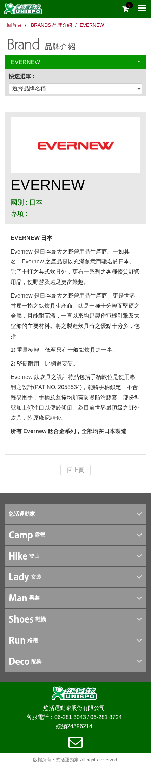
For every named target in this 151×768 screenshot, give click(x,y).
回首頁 (14, 25)
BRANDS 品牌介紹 (51, 25)
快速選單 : (21, 76)
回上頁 (75, 470)
